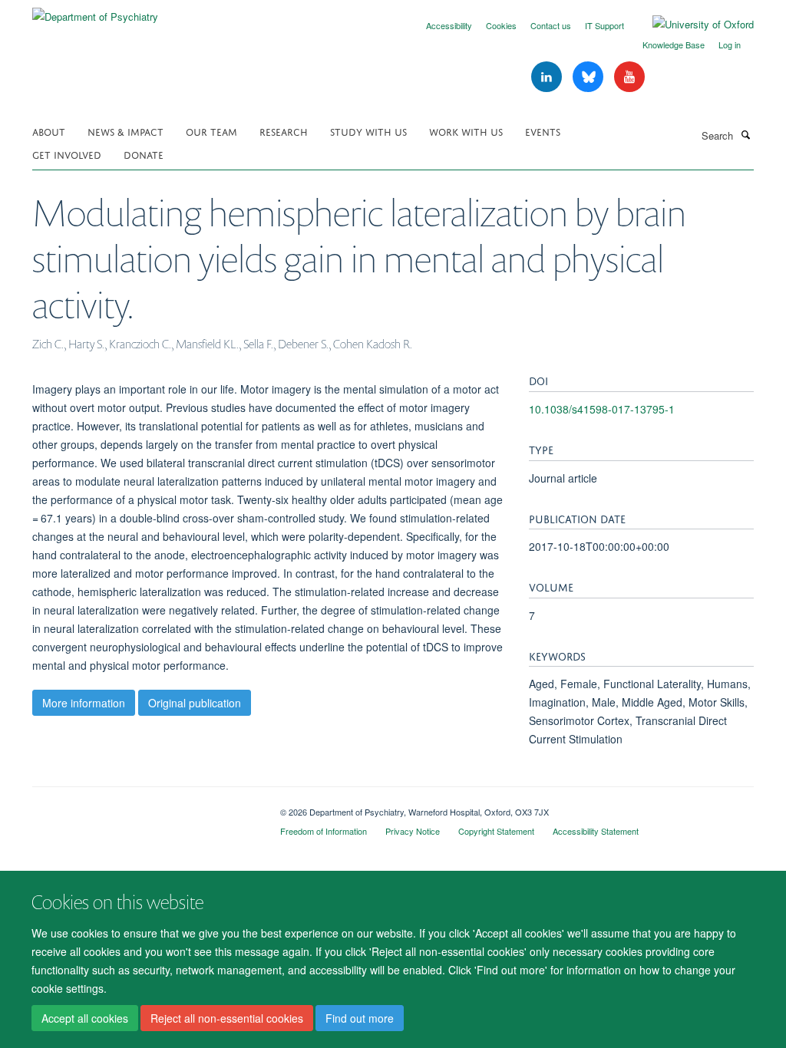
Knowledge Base (673, 44)
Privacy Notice (412, 831)
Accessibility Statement (596, 831)
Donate (143, 154)
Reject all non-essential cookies (226, 1018)
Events (542, 131)
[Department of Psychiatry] (95, 11)
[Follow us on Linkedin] (548, 77)
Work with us (466, 131)
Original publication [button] (194, 702)
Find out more (359, 1018)
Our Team (211, 131)
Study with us (368, 131)
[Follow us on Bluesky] (589, 77)
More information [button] (83, 702)
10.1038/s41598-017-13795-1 (602, 409)
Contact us (550, 25)
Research (283, 131)
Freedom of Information (323, 831)
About (48, 131)
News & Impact (125, 131)
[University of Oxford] (691, 24)
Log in (729, 44)
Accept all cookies (84, 1018)
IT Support (604, 25)
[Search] (745, 134)
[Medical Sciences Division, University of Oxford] (144, 806)
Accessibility (449, 25)
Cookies (501, 25)
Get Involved (66, 154)
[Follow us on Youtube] (629, 77)
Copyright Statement (496, 831)
